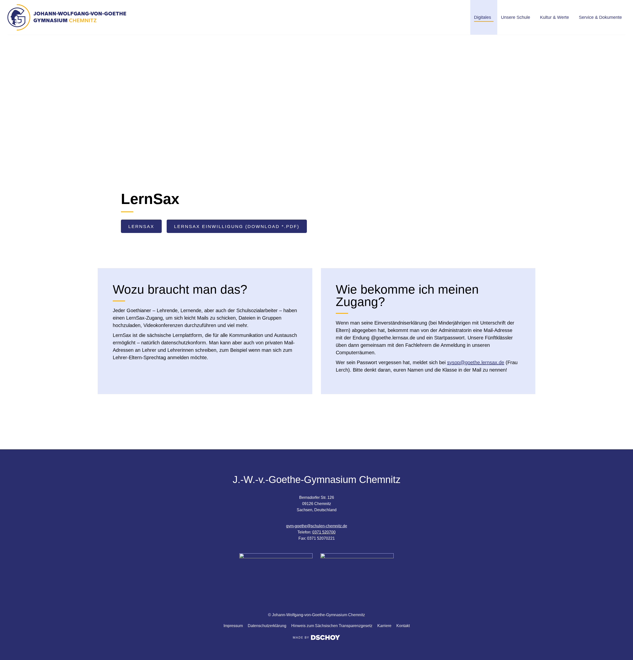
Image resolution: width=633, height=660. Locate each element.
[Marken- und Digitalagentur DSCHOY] (316, 638)
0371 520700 (324, 532)
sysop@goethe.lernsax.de (475, 362)
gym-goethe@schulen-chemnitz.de (316, 526)
